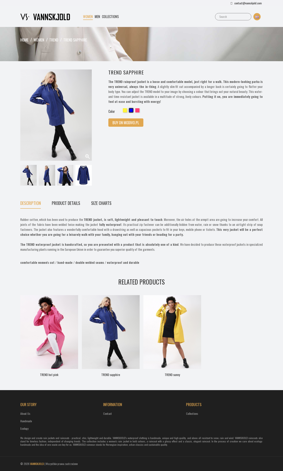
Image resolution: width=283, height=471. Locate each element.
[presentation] (22, 175)
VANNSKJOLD (37, 463)
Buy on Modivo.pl (125, 122)
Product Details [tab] (66, 203)
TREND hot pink (49, 374)
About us (25, 413)
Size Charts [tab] (101, 203)
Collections (192, 413)
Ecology (24, 428)
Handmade (26, 421)
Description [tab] (30, 203)
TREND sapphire (110, 374)
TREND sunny (172, 374)
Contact (107, 413)
